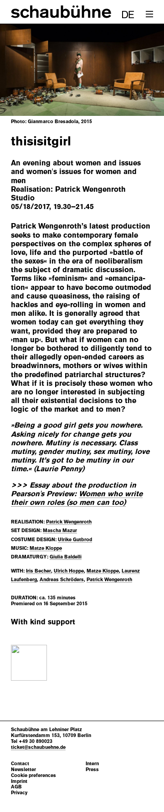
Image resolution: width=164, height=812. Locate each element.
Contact (20, 764)
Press (92, 769)
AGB (16, 787)
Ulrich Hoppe (69, 571)
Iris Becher (38, 571)
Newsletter (23, 769)
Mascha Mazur (60, 530)
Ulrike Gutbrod (75, 539)
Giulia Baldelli (66, 556)
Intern (92, 764)
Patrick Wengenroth (69, 521)
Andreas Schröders (62, 579)
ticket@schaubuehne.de (38, 747)
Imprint (19, 781)
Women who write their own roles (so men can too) (77, 498)
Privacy (19, 793)
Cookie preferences (33, 775)
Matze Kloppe (46, 548)
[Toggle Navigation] (149, 14)
